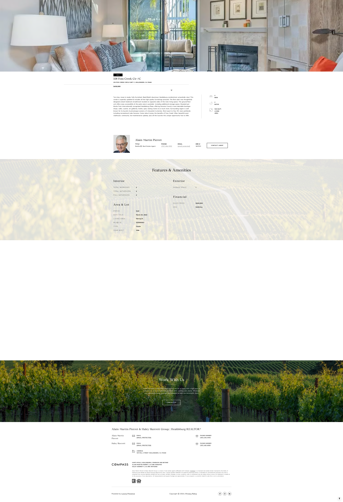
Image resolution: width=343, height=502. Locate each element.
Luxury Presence (128, 494)
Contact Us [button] (171, 402)
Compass (192, 470)
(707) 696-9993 (166, 146)
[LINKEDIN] (229, 494)
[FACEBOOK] (220, 494)
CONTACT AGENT (217, 145)
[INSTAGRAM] (225, 494)
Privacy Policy (191, 494)
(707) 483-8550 (205, 445)
